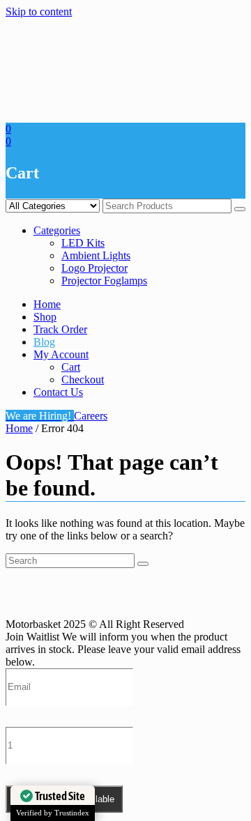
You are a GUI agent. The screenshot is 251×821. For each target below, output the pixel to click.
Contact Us (58, 392)
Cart (70, 367)
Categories (56, 230)
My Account (61, 354)
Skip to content (39, 11)
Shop (44, 317)
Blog (44, 342)
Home (47, 304)
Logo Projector (94, 268)
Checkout (82, 379)
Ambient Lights (95, 255)
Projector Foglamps (104, 280)
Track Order (60, 329)
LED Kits (83, 243)
